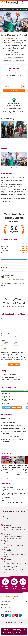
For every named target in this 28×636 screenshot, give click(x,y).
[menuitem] (14, 601)
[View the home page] (9, 2)
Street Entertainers (19, 57)
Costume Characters (19, 60)
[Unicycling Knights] (21, 460)
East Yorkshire (20, 54)
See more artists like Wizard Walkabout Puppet (13, 479)
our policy (18, 633)
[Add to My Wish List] (25, 12)
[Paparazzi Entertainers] (13, 460)
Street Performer (10, 54)
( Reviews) (14, 38)
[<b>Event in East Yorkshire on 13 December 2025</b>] (20, 129)
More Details (6, 407)
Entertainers (8, 57)
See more (3, 348)
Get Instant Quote (14, 364)
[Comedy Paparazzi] (5, 460)
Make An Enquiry (16, 407)
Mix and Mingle (8, 60)
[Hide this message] (24, 629)
